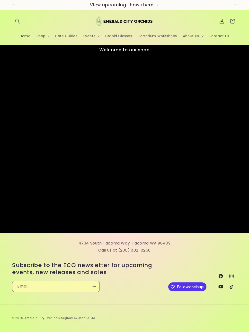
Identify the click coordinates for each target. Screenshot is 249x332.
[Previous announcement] (14, 4)
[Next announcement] (235, 4)
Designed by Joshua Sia (76, 318)
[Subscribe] (94, 286)
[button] (17, 21)
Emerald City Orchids (41, 318)
